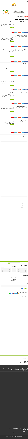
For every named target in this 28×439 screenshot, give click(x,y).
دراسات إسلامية (24, 63)
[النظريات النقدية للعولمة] (21, 298)
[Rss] (18, 293)
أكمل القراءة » (12, 27)
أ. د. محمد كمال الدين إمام (11, 94)
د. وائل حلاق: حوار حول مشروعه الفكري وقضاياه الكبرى (18, 21)
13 (9, 269)
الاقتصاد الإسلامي (21, 206)
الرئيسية (26, 17)
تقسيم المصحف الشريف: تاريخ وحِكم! (22, 204)
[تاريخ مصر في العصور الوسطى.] (3, 324)
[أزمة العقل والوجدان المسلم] (21, 353)
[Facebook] (17, 293)
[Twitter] (16, 293)
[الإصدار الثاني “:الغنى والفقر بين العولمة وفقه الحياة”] (25, 298)
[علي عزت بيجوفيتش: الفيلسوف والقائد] (25, 353)
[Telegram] (10, 293)
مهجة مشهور (26, 36)
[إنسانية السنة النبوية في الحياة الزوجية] (25, 169)
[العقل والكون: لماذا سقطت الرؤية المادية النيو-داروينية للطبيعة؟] (12, 298)
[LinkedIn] (14, 293)
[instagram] (12, 293)
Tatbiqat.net (10, 436)
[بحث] (9, 263)
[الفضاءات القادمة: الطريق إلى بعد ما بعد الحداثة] (7, 298)
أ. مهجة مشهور (12, 37)
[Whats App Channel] (9, 293)
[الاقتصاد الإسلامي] (25, 233)
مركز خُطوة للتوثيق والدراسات (24, 50)
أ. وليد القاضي (12, 23)
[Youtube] (13, 293)
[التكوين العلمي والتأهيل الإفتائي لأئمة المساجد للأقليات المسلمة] (16, 298)
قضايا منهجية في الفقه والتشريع (22, 106)
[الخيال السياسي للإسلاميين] (16, 353)
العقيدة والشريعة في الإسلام (22, 120)
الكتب (16, 50)
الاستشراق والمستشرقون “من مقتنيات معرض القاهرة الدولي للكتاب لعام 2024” (14, 49)
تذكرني (21, 288)
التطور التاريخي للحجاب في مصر (23, 136)
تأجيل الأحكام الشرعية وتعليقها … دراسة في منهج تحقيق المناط (17, 92)
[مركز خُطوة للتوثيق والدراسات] (14, 4)
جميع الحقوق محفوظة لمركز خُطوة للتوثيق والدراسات (16, 436)
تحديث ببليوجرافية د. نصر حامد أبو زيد (20, 16)
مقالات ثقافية (19, 36)
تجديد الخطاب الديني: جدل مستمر (22, 35)
